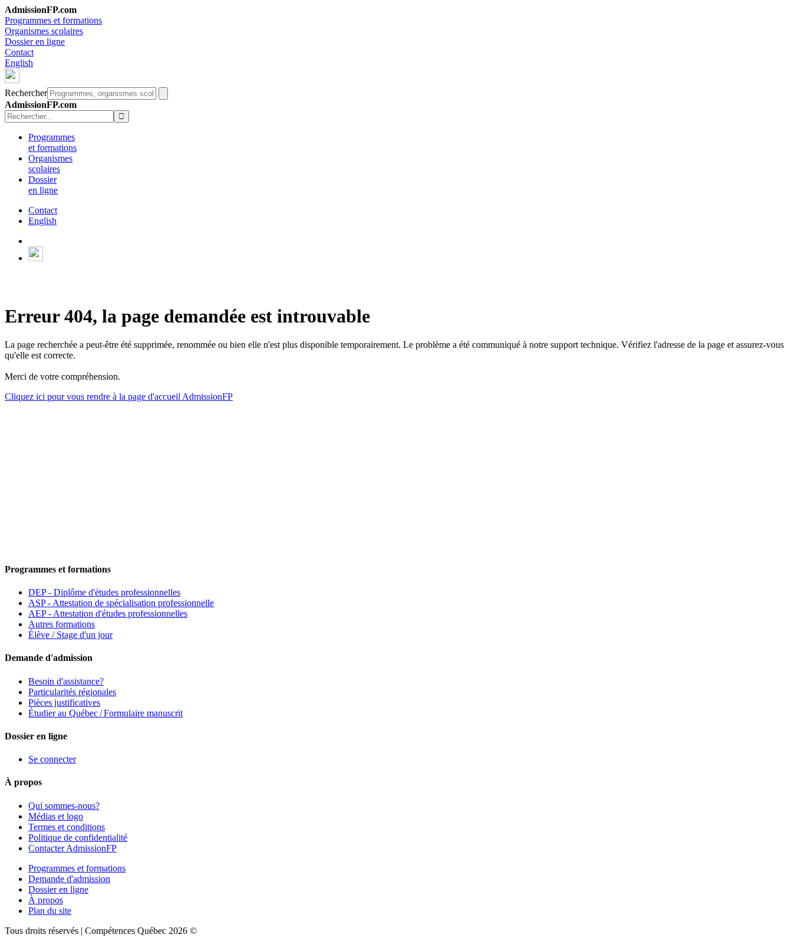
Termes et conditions (66, 827)
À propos (45, 900)
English (19, 63)
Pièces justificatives (64, 702)
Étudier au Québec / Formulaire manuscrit (105, 713)
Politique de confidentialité (77, 838)
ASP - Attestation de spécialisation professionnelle (121, 603)
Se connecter (52, 759)
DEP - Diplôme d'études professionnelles (104, 592)
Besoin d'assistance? (66, 681)
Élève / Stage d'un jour (70, 635)
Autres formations (61, 624)
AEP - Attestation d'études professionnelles (107, 613)
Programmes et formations (53, 20)
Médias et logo (55, 816)
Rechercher (26, 93)
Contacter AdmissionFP (72, 848)
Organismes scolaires (44, 31)
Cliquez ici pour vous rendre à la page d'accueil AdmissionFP (119, 396)
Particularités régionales (72, 692)
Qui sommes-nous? (64, 806)
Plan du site (49, 911)
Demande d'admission (69, 879)
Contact (19, 52)
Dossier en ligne (35, 42)
